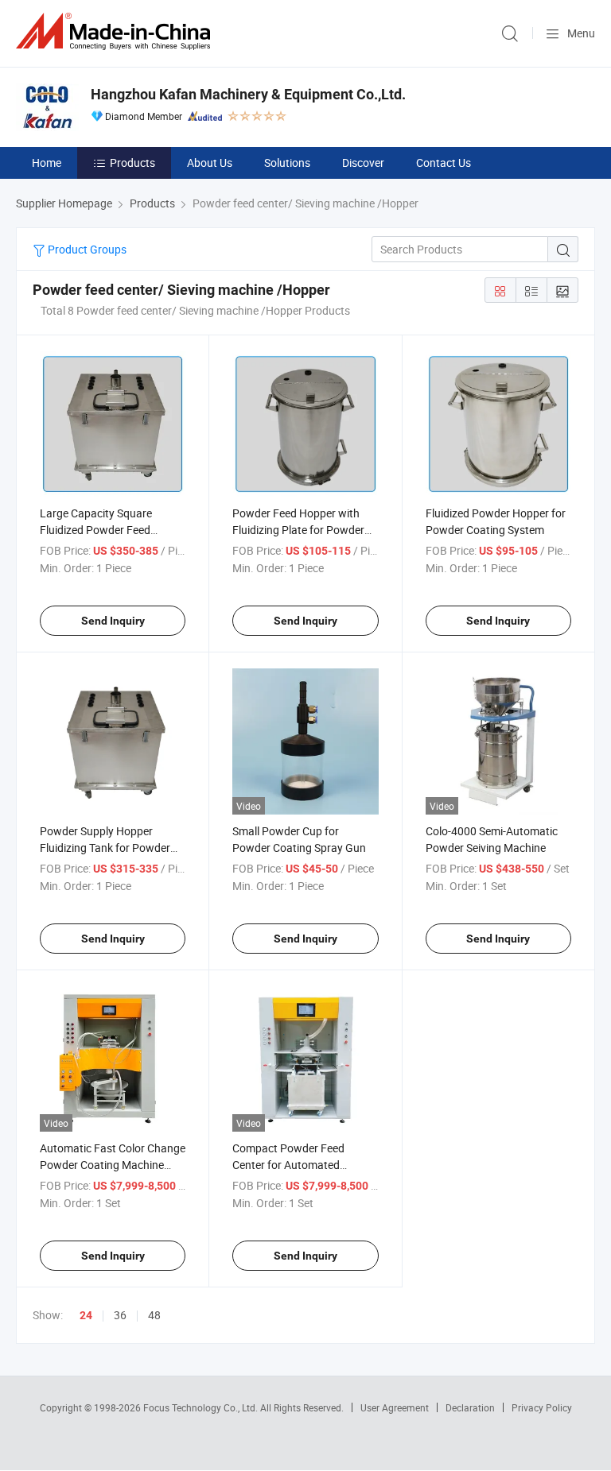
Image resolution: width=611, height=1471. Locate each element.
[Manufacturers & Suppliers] (116, 31)
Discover (363, 162)
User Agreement (394, 1407)
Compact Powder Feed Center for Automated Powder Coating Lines (288, 1164)
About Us (209, 162)
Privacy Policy (542, 1407)
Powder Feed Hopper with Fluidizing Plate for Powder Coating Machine (298, 529)
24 (86, 1315)
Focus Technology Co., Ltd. (201, 1407)
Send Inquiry (113, 620)
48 (154, 1314)
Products (132, 162)
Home (46, 162)
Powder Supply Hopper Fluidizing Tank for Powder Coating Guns (105, 847)
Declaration (470, 1407)
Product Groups (85, 249)
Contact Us (443, 162)
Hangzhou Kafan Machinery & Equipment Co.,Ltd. (248, 94)
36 (120, 1314)
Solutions (287, 162)
